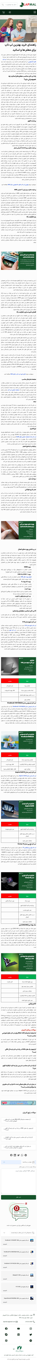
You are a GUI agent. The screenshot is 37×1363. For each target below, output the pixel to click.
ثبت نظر (18, 1197)
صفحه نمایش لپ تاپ (13, 390)
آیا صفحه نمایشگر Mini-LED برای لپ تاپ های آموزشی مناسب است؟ (17, 1120)
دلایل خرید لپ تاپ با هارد (18, 374)
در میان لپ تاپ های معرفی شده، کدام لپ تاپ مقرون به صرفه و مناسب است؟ (18, 1147)
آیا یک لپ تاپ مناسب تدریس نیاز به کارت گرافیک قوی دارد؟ (19, 1138)
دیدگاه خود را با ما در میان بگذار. (27, 1167)
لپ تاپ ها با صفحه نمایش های (26, 437)
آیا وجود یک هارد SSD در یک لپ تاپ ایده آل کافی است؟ (19, 1129)
